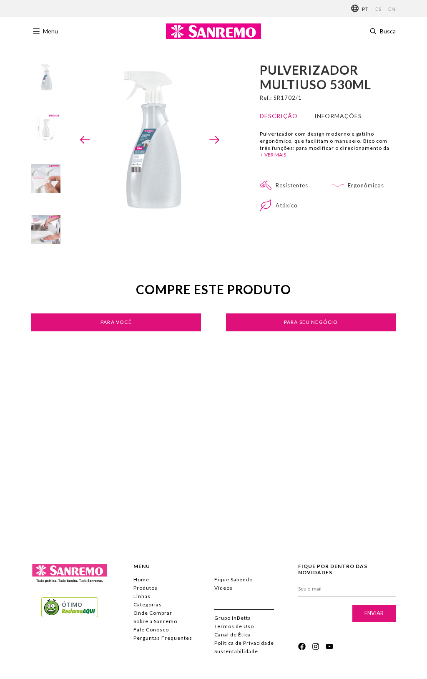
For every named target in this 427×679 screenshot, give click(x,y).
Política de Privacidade (244, 643)
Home (141, 579)
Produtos (145, 588)
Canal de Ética (232, 634)
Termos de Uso (234, 626)
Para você (116, 322)
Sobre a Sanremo (155, 621)
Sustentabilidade (236, 651)
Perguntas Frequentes (162, 638)
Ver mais (275, 154)
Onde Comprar (152, 613)
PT (365, 9)
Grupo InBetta (232, 618)
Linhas (142, 596)
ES (378, 9)
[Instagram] (315, 646)
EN (392, 9)
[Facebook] (302, 646)
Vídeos (223, 588)
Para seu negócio (311, 322)
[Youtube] (329, 646)
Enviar (374, 613)
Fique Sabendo (233, 579)
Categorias (147, 604)
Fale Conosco (151, 629)
